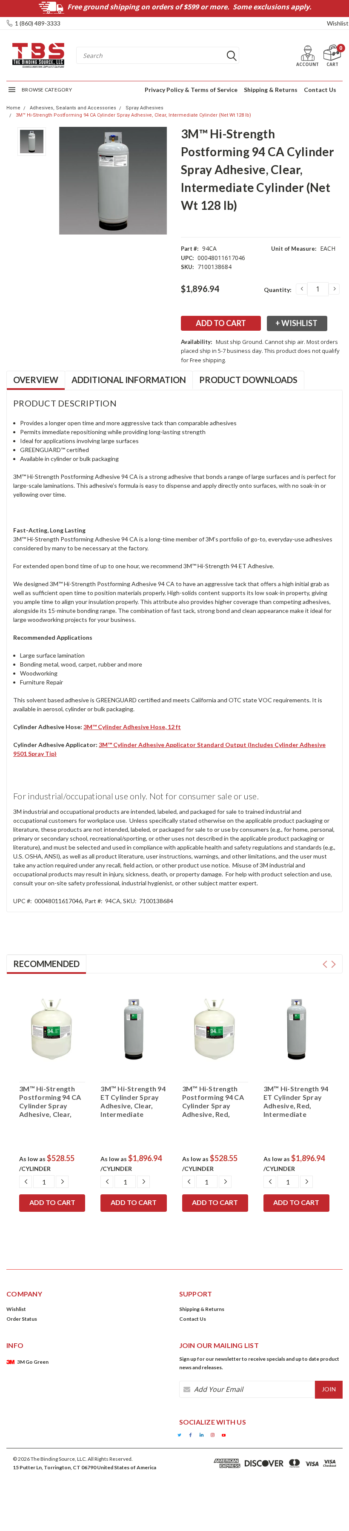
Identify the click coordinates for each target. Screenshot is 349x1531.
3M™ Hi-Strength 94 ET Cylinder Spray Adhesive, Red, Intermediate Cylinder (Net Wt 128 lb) (296, 1102)
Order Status (21, 1319)
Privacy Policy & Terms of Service (191, 89)
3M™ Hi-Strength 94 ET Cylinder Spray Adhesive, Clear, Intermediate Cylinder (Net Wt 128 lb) (133, 1102)
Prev (325, 964)
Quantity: (278, 289)
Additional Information (129, 380)
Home (13, 108)
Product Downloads (248, 380)
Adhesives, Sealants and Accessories (73, 108)
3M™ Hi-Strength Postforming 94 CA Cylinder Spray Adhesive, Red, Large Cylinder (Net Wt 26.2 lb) (214, 1102)
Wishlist (338, 23)
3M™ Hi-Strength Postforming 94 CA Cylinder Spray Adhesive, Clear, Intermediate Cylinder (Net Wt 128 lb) (133, 115)
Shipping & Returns (271, 89)
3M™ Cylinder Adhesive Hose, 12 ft (132, 726)
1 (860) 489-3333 (37, 23)
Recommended (46, 964)
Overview (35, 380)
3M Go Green (33, 1362)
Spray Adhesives (144, 108)
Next (333, 964)
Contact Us (320, 89)
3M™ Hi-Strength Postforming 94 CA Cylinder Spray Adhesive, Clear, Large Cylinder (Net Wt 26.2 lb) (51, 1102)
